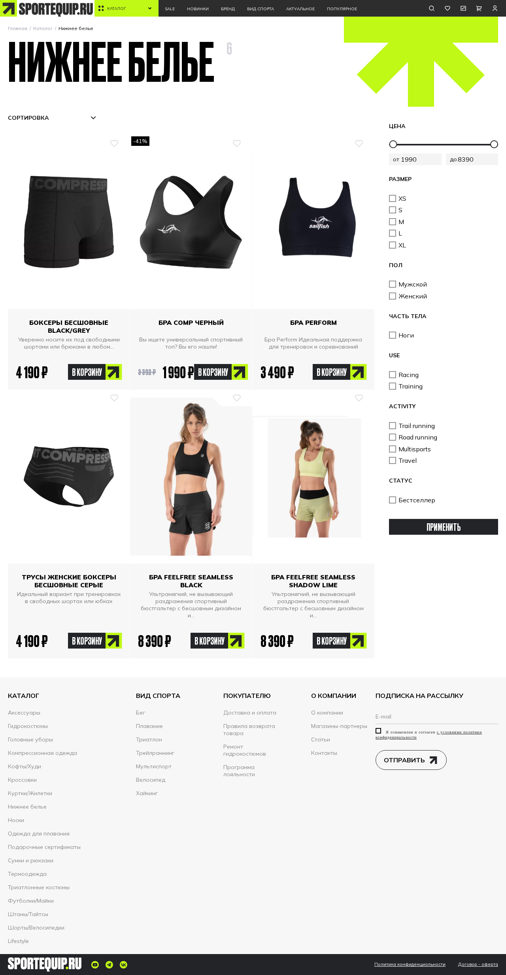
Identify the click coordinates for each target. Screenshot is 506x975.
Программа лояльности (239, 771)
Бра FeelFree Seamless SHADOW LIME (313, 581)
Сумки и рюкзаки (30, 860)
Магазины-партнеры (339, 726)
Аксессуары (24, 712)
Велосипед (150, 779)
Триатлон (149, 739)
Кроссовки (22, 779)
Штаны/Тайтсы (28, 914)
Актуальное (300, 8)
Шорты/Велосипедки (36, 927)
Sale (170, 8)
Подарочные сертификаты (44, 847)
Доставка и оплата (249, 712)
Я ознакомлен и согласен (429, 734)
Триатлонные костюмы (39, 887)
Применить (444, 526)
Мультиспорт (154, 766)
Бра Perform (313, 322)
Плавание (149, 726)
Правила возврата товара (249, 729)
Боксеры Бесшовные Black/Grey (68, 326)
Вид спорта (260, 8)
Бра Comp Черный (191, 322)
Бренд (228, 8)
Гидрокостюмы (28, 726)
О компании (327, 712)
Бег (140, 712)
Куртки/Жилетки (30, 793)
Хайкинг (147, 793)
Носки (16, 820)
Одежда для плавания (39, 833)
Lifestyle (18, 941)
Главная (17, 28)
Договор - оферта (478, 964)
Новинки (198, 8)
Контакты (324, 752)
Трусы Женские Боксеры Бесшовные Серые (69, 581)
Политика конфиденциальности (410, 964)
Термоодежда (27, 873)
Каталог (116, 8)
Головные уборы (30, 739)
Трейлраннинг (155, 752)
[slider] (393, 144)
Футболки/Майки (31, 900)
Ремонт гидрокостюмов (244, 750)
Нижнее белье (27, 806)
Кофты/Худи (24, 766)
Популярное (342, 8)
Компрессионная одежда (42, 752)
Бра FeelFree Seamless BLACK (191, 581)
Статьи (320, 739)
